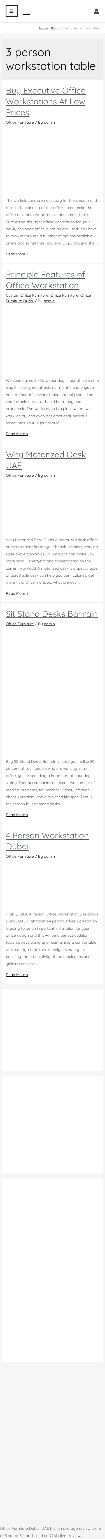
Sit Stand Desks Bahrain (52, 613)
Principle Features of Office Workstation (45, 280)
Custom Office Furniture (27, 295)
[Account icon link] (96, 11)
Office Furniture (20, 122)
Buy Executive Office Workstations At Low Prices (46, 101)
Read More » (17, 253)
